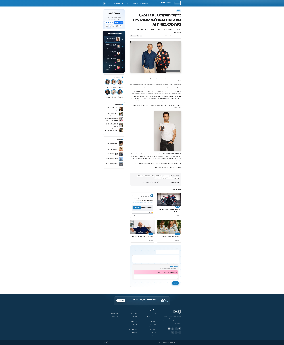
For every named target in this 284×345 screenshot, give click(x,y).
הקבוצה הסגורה (108, 22)
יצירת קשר (154, 332)
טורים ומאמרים (134, 324)
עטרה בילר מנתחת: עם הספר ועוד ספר (112, 159)
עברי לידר (164, 178)
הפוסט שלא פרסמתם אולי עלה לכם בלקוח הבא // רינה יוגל (111, 119)
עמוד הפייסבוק (118, 22)
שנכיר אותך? (134, 316)
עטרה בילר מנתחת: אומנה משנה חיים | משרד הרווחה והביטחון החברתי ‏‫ (112, 143)
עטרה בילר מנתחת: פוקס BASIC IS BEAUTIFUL (112, 148)
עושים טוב (135, 327)
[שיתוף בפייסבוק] (140, 36)
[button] (104, 3)
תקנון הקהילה (153, 335)
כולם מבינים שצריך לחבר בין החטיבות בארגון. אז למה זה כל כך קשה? (111, 124)
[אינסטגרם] (120, 26)
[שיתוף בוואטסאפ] (134, 36)
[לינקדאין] (117, 26)
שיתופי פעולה (153, 324)
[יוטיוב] (107, 26)
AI (171, 175)
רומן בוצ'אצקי (157, 178)
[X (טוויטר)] (179, 332)
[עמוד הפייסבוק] (179, 328)
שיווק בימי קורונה (114, 313)
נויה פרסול (170, 178)
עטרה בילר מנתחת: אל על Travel (112, 153)
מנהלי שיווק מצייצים (167, 2)
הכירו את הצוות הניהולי (151, 319)
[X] (113, 26)
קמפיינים (178, 10)
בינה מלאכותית (158, 175)
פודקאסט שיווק (125, 3)
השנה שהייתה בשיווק (133, 329)
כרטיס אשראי (147, 175)
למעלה (105, 342)
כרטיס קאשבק (140, 175)
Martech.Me (134, 332)
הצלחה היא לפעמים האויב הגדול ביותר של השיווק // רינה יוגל (111, 130)
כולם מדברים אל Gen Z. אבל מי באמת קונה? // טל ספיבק (112, 114)
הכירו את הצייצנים (134, 3)
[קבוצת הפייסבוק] (176, 328)
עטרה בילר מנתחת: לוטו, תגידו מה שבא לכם (111, 164)
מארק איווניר (176, 178)
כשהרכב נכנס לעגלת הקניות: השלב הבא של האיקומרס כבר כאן (111, 109)
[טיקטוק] (110, 26)
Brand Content (114, 319)
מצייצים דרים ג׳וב (114, 316)
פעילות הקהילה (153, 321)
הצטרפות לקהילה (152, 327)
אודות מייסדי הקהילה (151, 316)
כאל (153, 175)
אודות (155, 313)
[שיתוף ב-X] (137, 36)
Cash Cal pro (166, 175)
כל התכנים (110, 3)
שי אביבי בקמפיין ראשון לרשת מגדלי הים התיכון (142, 236)
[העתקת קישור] (131, 36)
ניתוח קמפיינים (117, 3)
